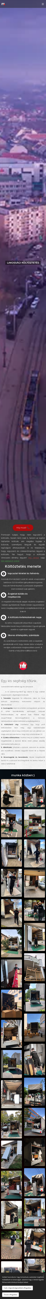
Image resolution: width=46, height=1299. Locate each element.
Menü (43, 4)
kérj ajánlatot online (10, 561)
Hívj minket (33, 557)
